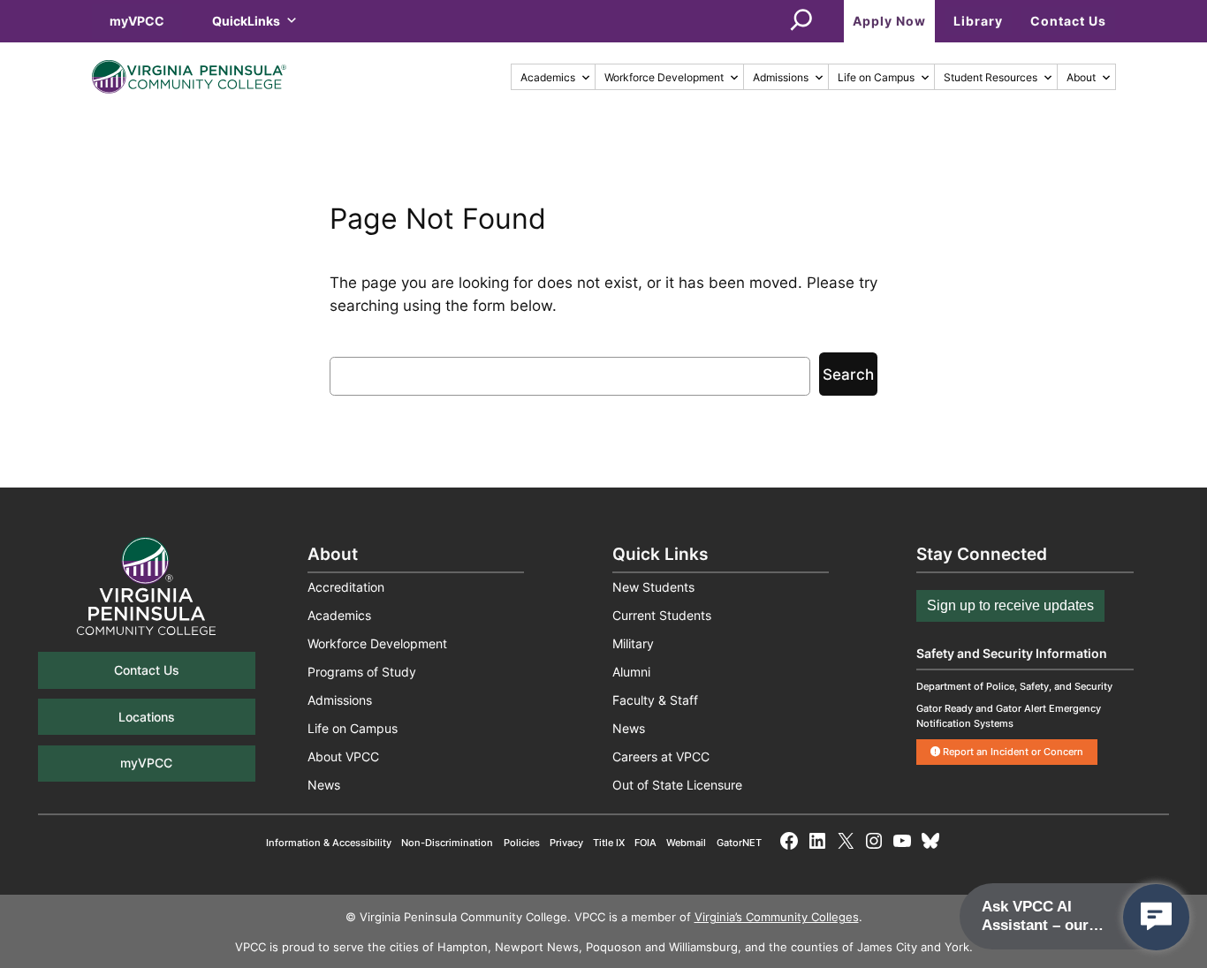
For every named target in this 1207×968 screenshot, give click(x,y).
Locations (146, 716)
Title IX (609, 842)
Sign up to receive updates (1010, 605)
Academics (547, 77)
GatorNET (739, 842)
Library (978, 20)
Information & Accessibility (328, 842)
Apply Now (889, 20)
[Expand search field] (801, 21)
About (1081, 77)
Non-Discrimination (447, 842)
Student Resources (990, 77)
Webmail (686, 842)
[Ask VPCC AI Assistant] (1156, 917)
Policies (522, 842)
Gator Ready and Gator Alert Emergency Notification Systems (1008, 716)
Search (848, 374)
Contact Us (1068, 20)
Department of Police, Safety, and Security (1014, 686)
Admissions (780, 77)
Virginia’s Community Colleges (777, 917)
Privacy (566, 842)
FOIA (645, 842)
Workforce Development (664, 77)
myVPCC (137, 20)
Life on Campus (876, 77)
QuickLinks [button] (246, 20)
